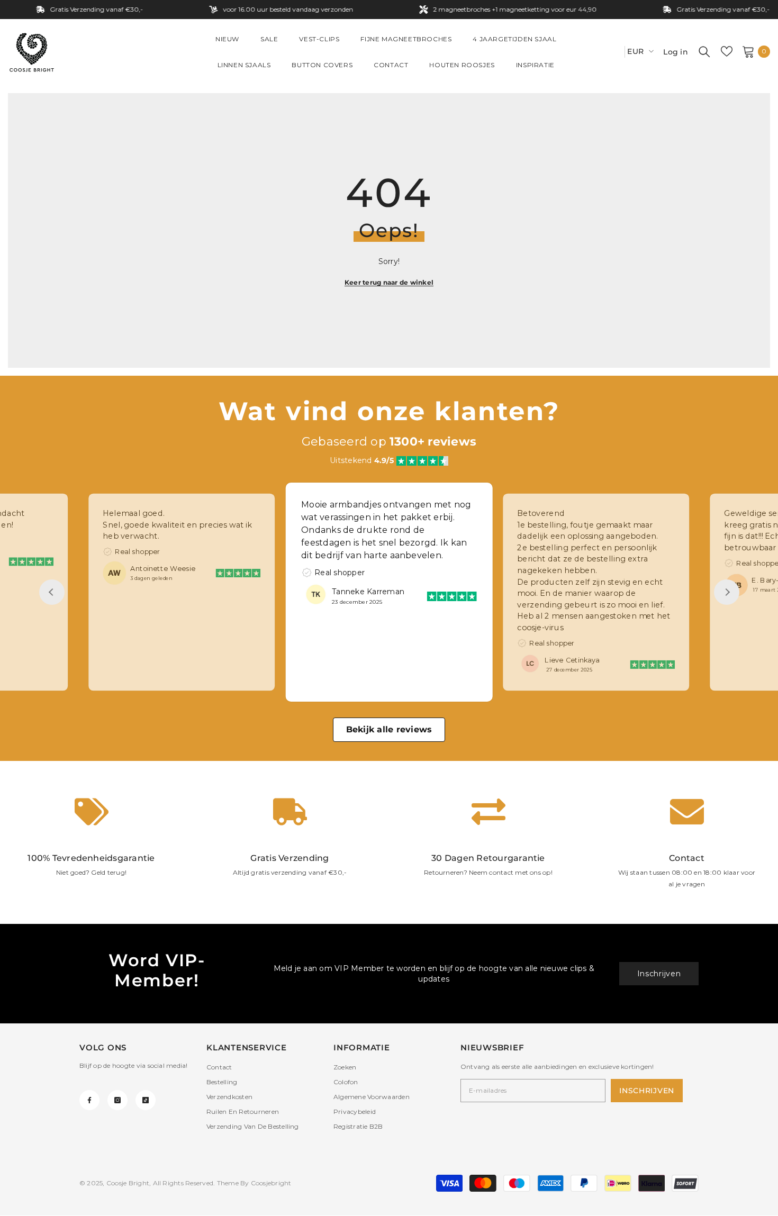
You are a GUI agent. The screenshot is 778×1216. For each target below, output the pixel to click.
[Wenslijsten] (726, 51)
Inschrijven (659, 973)
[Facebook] (89, 1100)
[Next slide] (726, 592)
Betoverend (540, 513)
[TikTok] (145, 1100)
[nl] (613, 51)
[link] (91, 842)
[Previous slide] (52, 592)
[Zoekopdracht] (704, 51)
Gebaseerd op (389, 441)
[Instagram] (117, 1100)
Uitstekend (362, 460)
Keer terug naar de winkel (389, 282)
